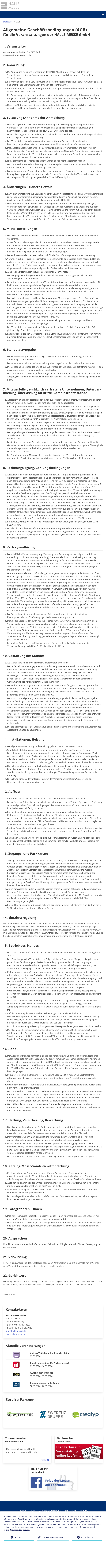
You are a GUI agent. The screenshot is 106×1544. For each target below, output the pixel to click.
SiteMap (22, 1510)
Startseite (8, 21)
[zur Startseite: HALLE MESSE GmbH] (10, 5)
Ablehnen (19, 1537)
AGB (33, 1510)
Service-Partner (20, 1399)
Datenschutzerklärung (50, 1510)
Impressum (70, 1510)
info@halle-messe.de (16, 1331)
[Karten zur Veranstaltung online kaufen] (79, 1451)
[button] (102, 14)
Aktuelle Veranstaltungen (26, 1345)
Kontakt (84, 1510)
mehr (44, 1460)
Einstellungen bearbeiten (53, 1537)
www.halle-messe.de (15, 1334)
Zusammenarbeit (16, 1438)
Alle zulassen (87, 1537)
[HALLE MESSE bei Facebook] (53, 1482)
